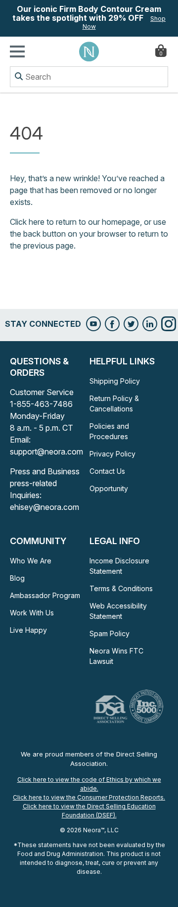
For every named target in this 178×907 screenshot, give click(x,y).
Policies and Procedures (109, 431)
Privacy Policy (112, 454)
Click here (27, 222)
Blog (17, 578)
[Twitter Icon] (131, 323)
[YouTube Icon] (93, 323)
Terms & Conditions (121, 588)
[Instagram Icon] (168, 323)
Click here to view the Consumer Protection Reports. (89, 797)
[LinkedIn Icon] (149, 323)
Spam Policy (109, 633)
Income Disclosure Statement (119, 565)
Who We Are (30, 560)
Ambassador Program (45, 595)
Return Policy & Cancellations (114, 403)
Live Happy (28, 630)
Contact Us (107, 471)
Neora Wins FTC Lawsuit (116, 656)
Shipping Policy (114, 381)
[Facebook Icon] (112, 323)
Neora (89, 51)
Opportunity (108, 488)
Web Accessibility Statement (118, 611)
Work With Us (32, 612)
